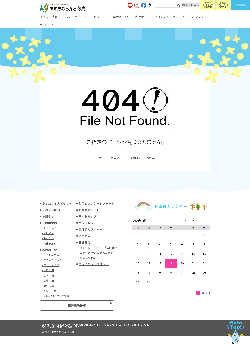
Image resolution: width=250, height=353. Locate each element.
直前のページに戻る (143, 158)
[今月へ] (193, 220)
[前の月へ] (182, 220)
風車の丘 (49, 285)
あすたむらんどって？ (170, 17)
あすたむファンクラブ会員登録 (98, 247)
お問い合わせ (241, 5)
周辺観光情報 (77, 305)
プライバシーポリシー (94, 264)
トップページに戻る (106, 158)
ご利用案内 (49, 223)
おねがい (49, 238)
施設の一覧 (120, 17)
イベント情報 (49, 17)
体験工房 (49, 270)
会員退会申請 (88, 257)
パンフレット (201, 17)
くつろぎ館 (50, 290)
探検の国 (49, 280)
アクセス (84, 236)
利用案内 (141, 17)
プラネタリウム (53, 260)
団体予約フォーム (91, 229)
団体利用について (54, 243)
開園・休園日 (52, 228)
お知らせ (71, 17)
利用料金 (49, 233)
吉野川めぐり (52, 265)
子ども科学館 (52, 255)
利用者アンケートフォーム (96, 203)
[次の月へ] (204, 220)
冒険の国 (49, 275)
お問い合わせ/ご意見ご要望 (96, 252)
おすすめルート (95, 17)
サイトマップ (88, 216)
